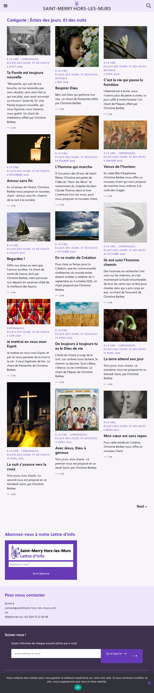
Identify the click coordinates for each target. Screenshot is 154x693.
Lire (13, 127)
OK (78, 687)
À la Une (13, 59)
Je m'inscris (113, 653)
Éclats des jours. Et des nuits (28, 62)
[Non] (149, 683)
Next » (142, 506)
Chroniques (30, 59)
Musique (61, 78)
